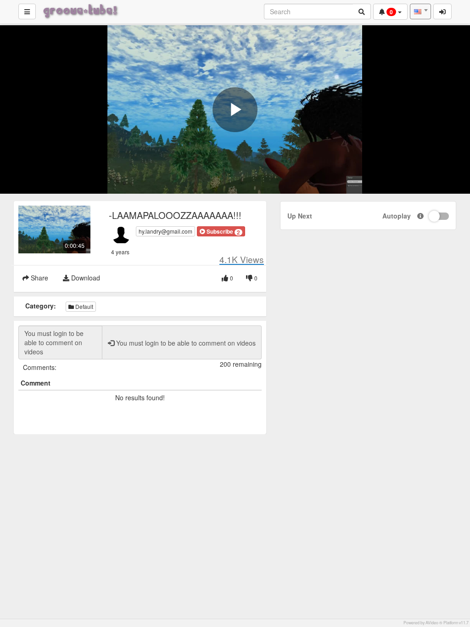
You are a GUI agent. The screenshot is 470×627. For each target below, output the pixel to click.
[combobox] (420, 11)
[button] (221, 231)
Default (83, 306)
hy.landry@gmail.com (165, 231)
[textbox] (420, 11)
